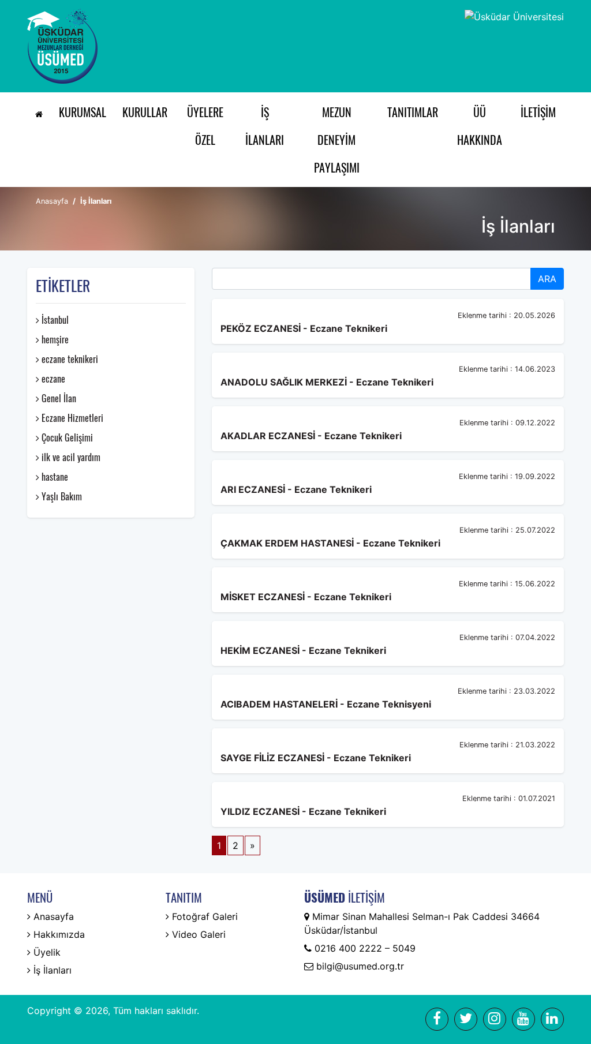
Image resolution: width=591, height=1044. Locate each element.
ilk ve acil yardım (69, 457)
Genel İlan (57, 398)
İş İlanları (264, 125)
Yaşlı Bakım (60, 496)
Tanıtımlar (412, 112)
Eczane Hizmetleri (71, 418)
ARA (547, 279)
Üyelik (46, 952)
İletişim (538, 112)
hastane (53, 477)
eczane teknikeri (68, 359)
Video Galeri (197, 934)
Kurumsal (82, 112)
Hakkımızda (58, 934)
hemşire (54, 339)
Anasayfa (52, 201)
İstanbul (54, 320)
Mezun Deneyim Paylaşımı (337, 139)
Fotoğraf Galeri (203, 916)
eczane (52, 379)
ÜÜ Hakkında (479, 125)
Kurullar (144, 112)
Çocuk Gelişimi (66, 437)
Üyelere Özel (205, 125)
